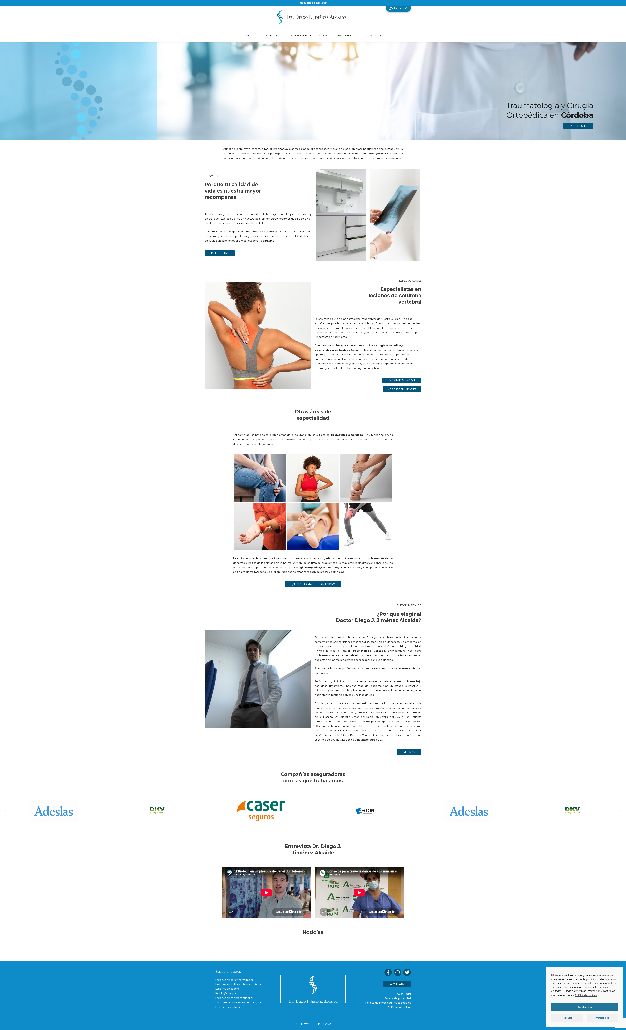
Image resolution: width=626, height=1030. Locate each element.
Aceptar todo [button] (584, 1007)
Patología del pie (225, 993)
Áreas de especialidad (307, 35)
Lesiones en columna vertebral (234, 979)
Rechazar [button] (567, 1017)
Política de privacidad (397, 998)
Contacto (373, 35)
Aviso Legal (404, 993)
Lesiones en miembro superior (234, 997)
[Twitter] (407, 972)
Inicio (249, 35)
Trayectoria (272, 35)
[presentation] (325, 35)
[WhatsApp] (397, 972)
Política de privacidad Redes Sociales (388, 1002)
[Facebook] (388, 972)
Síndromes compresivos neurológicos (238, 1002)
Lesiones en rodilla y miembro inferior (238, 984)
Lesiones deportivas (227, 1007)
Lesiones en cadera (227, 988)
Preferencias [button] (602, 1017)
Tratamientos (347, 35)
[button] (578, 126)
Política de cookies (586, 995)
